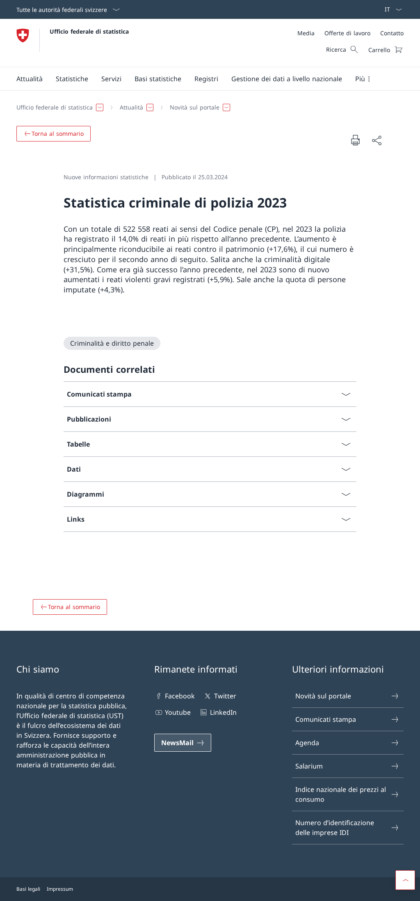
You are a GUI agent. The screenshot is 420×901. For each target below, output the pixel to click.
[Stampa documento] (355, 140)
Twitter (225, 695)
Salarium (309, 766)
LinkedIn (223, 712)
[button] (29, 78)
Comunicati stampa (325, 719)
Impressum (60, 888)
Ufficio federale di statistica (89, 31)
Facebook (180, 695)
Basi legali (28, 888)
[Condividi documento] (376, 140)
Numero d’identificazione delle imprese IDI (334, 827)
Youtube (178, 712)
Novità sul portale (323, 695)
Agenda (307, 742)
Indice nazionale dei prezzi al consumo (340, 794)
